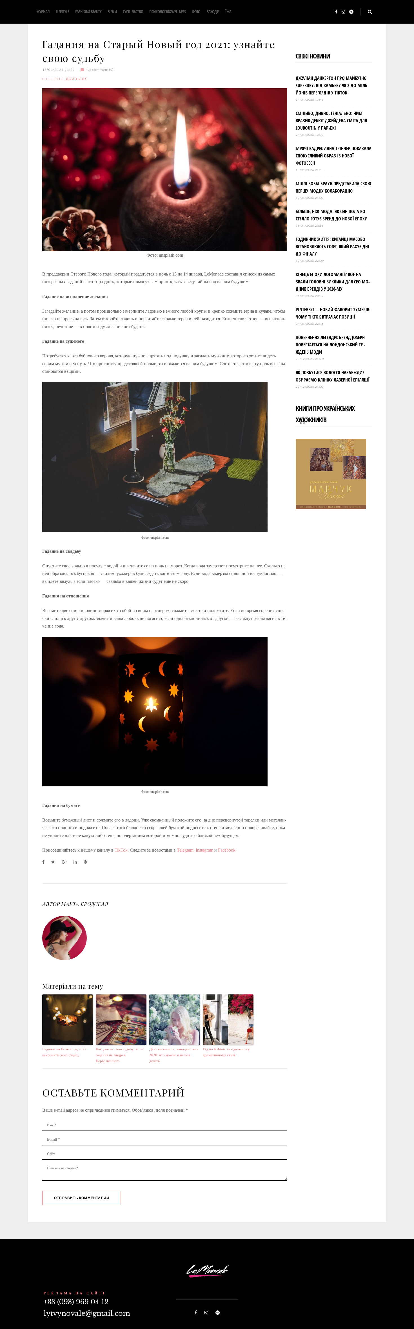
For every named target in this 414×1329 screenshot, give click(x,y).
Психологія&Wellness (167, 11)
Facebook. (227, 850)
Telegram (185, 850)
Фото (196, 11)
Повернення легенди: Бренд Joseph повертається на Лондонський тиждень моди (330, 344)
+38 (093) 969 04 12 (76, 1302)
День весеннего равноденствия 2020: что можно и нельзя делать (173, 1055)
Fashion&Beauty (88, 11)
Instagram (204, 850)
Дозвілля (77, 79)
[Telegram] (351, 12)
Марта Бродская (84, 904)
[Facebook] (336, 12)
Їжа (228, 11)
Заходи (213, 11)
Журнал (43, 11)
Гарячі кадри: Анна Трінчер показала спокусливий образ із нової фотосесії (333, 155)
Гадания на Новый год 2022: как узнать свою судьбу (65, 1052)
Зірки (112, 11)
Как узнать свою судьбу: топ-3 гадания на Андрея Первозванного (120, 1055)
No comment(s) (100, 69)
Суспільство (133, 11)
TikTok (121, 850)
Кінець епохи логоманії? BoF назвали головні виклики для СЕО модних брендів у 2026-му (333, 281)
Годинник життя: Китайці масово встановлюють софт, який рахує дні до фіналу (332, 246)
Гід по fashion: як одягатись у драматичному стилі (226, 1052)
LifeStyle (62, 11)
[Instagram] (343, 12)
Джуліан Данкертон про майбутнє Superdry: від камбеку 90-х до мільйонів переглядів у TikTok (332, 85)
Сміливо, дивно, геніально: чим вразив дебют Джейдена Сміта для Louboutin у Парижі (331, 120)
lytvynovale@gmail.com (87, 1313)
